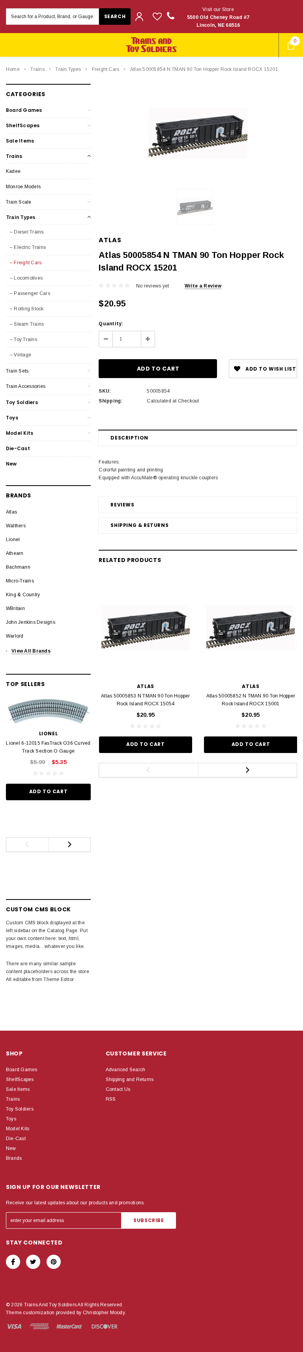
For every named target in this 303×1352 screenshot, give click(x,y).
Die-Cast (18, 448)
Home (13, 69)
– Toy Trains (23, 339)
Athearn (15, 553)
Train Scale (19, 202)
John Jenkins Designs (30, 622)
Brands (14, 1158)
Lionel (13, 539)
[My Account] (139, 16)
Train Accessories (25, 386)
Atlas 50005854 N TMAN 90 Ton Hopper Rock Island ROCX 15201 (204, 69)
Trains (37, 69)
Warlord (15, 636)
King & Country (23, 594)
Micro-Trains (20, 581)
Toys (12, 417)
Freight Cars (106, 69)
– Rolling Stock (27, 309)
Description (129, 437)
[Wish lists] (157, 16)
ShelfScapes (23, 125)
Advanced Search (126, 1069)
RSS (111, 1099)
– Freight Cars (25, 262)
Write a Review (203, 286)
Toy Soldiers (22, 402)
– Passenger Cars (30, 293)
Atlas (11, 512)
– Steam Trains (27, 324)
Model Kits (19, 433)
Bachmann (18, 567)
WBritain (15, 608)
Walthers (16, 526)
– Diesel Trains (27, 232)
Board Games (24, 110)
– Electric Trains (28, 247)
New (11, 463)
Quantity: (111, 323)
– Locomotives (26, 278)
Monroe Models (23, 186)
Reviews (122, 504)
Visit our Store (218, 17)
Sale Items (20, 140)
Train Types (68, 69)
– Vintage (20, 355)
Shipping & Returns (139, 525)
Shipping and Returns (130, 1079)
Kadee (13, 171)
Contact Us (118, 1089)
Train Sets (17, 371)
